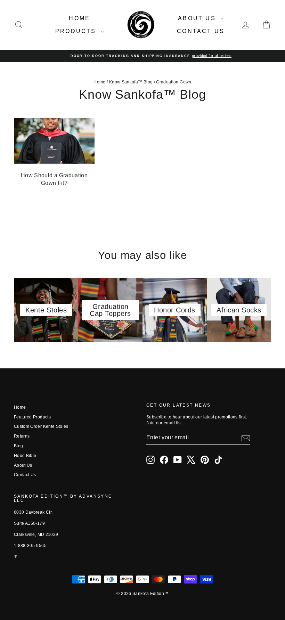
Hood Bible (25, 455)
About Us (198, 18)
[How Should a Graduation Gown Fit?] (54, 140)
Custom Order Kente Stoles (41, 426)
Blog (18, 445)
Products (77, 31)
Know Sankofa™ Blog (131, 82)
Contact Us (201, 31)
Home (79, 18)
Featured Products (32, 417)
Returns (22, 436)
